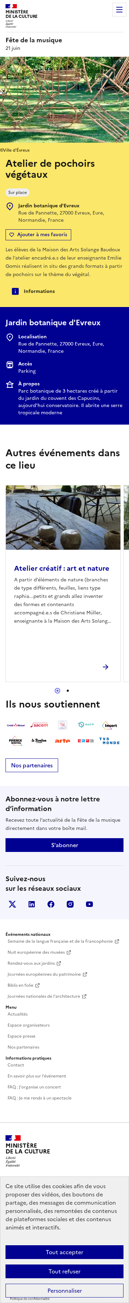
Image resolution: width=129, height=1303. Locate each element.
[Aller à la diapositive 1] (57, 690)
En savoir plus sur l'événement (37, 1076)
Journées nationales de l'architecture (44, 996)
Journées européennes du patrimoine (44, 974)
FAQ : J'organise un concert (34, 1087)
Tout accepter (64, 1252)
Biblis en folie (20, 985)
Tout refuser (64, 1271)
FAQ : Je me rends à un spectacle (40, 1098)
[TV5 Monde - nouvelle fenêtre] (109, 740)
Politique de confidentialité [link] (30, 1298)
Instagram (70, 904)
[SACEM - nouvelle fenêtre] (39, 725)
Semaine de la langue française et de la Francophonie (60, 941)
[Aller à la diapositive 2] (68, 690)
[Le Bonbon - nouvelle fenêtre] (39, 740)
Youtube (89, 904)
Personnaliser (64, 1290)
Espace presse (21, 1036)
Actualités (18, 1014)
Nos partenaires (32, 765)
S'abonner (64, 845)
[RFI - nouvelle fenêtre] (86, 740)
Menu (119, 10)
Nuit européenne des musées (36, 952)
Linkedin (32, 904)
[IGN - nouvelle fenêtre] (62, 725)
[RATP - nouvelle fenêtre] (86, 725)
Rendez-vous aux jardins (31, 963)
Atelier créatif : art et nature (61, 568)
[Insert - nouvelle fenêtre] (109, 725)
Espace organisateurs (29, 1025)
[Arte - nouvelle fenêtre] (62, 740)
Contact (16, 1065)
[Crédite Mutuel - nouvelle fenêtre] (16, 725)
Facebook (51, 904)
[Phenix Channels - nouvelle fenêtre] (16, 740)
